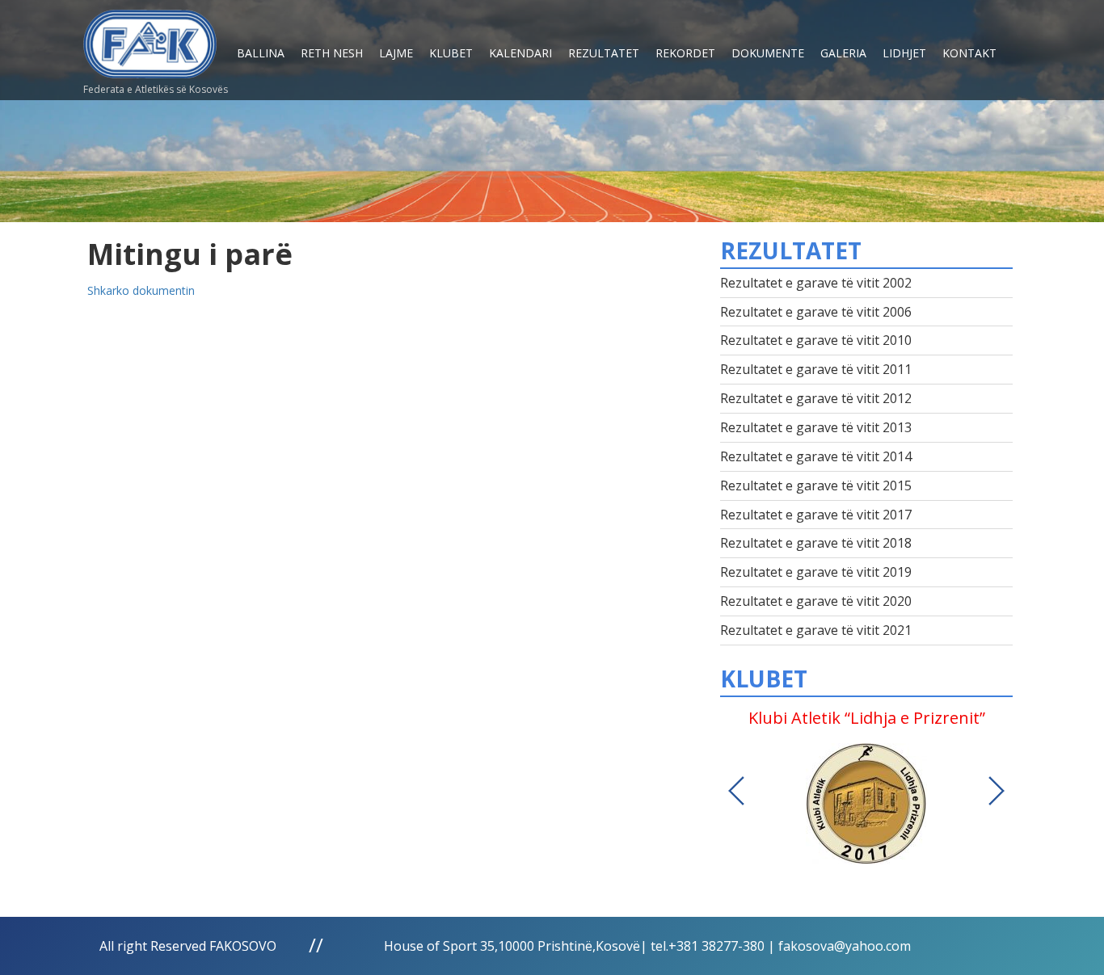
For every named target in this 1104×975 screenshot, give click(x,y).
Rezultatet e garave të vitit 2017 (816, 514)
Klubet (451, 53)
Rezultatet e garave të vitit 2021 (816, 630)
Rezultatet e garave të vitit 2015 (816, 485)
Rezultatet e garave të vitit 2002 (816, 283)
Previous (736, 791)
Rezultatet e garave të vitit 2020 (816, 601)
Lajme (396, 53)
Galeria (843, 53)
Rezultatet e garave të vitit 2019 (816, 572)
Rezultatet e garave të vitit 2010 (816, 340)
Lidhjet (904, 53)
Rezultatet (603, 53)
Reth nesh (332, 53)
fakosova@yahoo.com (844, 946)
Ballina (260, 53)
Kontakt (969, 53)
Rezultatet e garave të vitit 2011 (816, 369)
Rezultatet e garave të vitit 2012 (816, 398)
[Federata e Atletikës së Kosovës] (150, 37)
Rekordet (685, 53)
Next (996, 791)
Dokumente (767, 53)
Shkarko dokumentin (141, 290)
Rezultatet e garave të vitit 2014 (816, 456)
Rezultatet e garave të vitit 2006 (816, 312)
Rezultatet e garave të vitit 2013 (816, 427)
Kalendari (520, 53)
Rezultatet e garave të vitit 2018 (816, 543)
